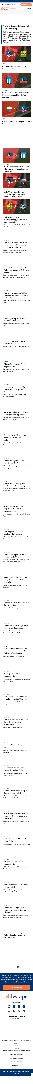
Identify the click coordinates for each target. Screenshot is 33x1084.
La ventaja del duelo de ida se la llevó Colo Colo (16, 603)
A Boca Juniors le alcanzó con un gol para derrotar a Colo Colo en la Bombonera (15, 650)
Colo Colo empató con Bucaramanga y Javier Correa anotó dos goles (15, 219)
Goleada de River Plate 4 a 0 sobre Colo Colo (15, 839)
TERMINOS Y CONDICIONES (16, 1054)
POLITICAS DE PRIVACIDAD (16, 1058)
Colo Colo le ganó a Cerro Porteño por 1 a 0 (14, 461)
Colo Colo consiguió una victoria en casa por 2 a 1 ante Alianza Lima (15, 910)
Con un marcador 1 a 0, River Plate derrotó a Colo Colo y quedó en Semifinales (16, 244)
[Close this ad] (32, 1074)
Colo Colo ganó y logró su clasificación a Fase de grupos (15, 484)
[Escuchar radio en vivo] (2, 8)
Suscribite (16, 987)
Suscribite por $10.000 (26, 4)
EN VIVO (29, 8)
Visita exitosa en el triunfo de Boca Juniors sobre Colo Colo (16, 697)
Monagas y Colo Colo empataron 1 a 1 (12, 674)
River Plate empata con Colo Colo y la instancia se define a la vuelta (16, 270)
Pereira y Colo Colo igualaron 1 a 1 (16, 745)
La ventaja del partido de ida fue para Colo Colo (15, 319)
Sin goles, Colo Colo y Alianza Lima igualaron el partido (16, 413)
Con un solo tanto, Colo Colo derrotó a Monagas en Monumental (16, 722)
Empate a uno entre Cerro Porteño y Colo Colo (14, 342)
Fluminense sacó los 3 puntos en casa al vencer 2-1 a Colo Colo (15, 437)
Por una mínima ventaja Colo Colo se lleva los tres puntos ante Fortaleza (15, 935)
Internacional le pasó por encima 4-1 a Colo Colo (14, 768)
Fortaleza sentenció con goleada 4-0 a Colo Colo (17, 122)
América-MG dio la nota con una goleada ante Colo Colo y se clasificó (16, 579)
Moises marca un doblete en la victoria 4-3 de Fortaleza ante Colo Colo (16, 816)
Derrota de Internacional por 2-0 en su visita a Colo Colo (16, 791)
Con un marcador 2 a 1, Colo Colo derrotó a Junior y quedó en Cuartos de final (16, 295)
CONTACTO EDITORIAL (16, 1065)
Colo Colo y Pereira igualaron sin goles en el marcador (16, 626)
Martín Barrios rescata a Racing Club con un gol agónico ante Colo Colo (16, 169)
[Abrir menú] (2, 4)
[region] (14, 20)
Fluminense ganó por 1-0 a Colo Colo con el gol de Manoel (14, 389)
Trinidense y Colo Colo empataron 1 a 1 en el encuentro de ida (13, 508)
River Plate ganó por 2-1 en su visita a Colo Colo (16, 885)
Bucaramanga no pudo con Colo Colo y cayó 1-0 (15, 67)
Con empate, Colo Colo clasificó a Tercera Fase (13, 532)
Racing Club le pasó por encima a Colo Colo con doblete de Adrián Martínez (15, 95)
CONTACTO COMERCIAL (16, 1062)
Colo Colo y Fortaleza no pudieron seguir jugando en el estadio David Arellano (16, 194)
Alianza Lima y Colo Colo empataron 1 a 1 (14, 365)
